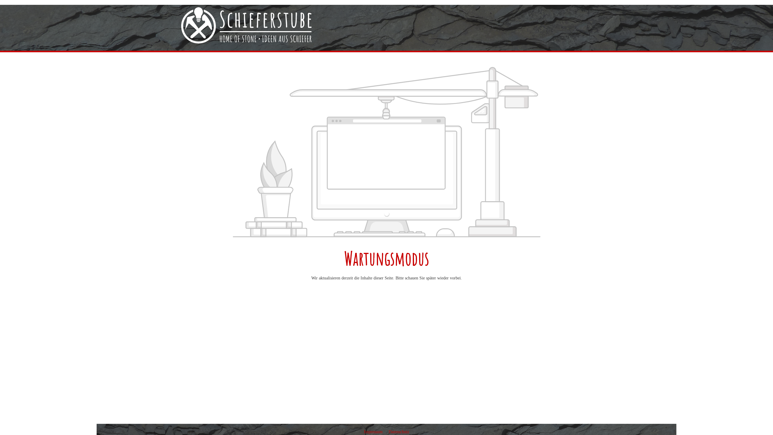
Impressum (374, 432)
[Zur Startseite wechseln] (246, 25)
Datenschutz (399, 432)
